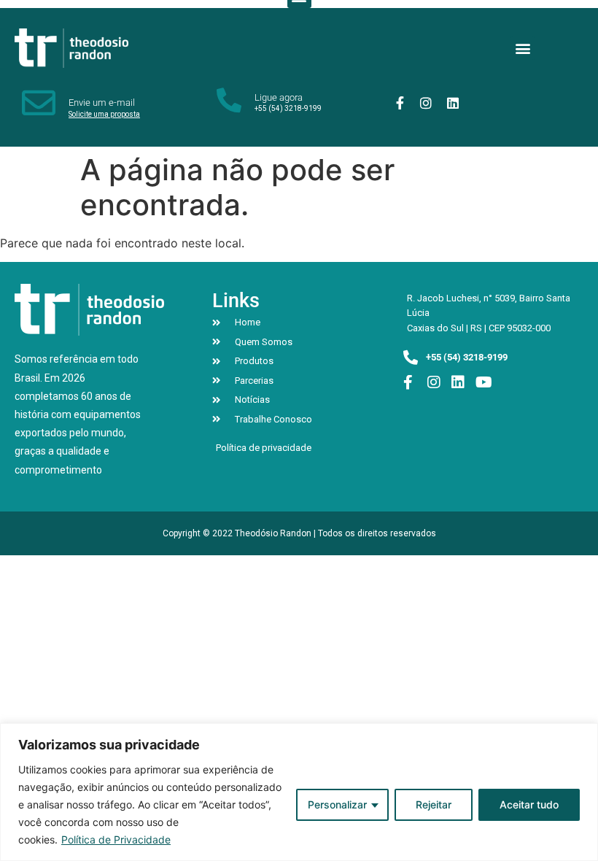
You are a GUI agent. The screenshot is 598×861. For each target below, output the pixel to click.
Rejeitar (433, 804)
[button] (522, 48)
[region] (299, 792)
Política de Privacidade (116, 839)
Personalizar (337, 804)
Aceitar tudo (529, 804)
